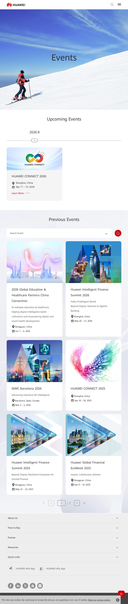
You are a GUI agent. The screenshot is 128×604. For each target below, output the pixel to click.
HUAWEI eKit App (25, 568)
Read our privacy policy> (99, 600)
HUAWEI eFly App (55, 568)
